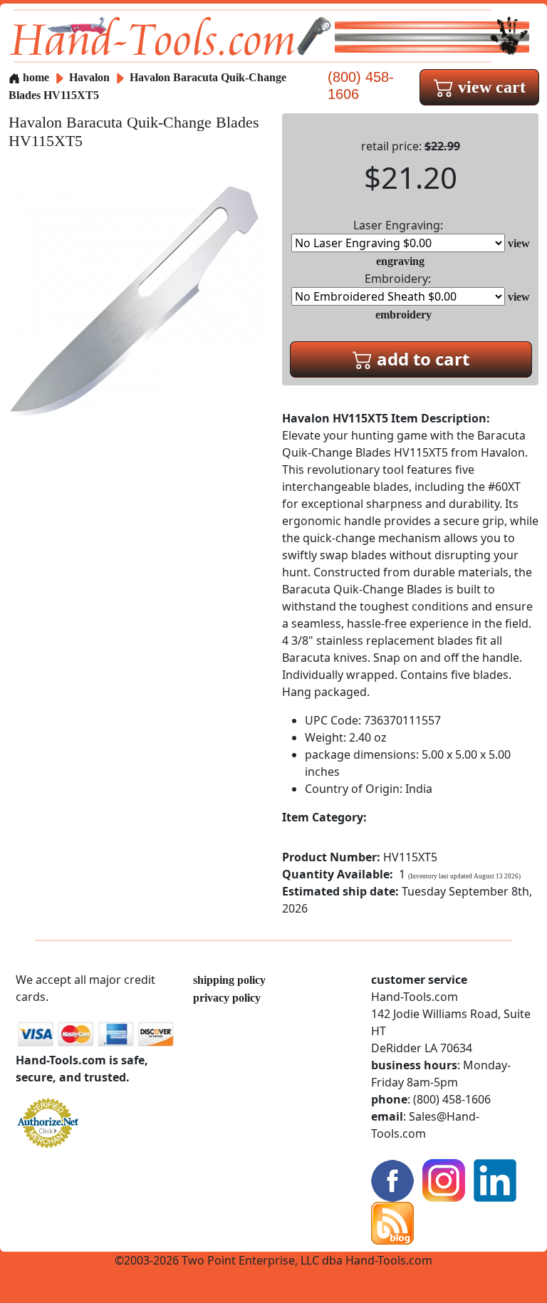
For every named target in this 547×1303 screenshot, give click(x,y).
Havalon (91, 77)
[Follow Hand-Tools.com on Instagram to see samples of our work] (443, 1179)
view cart (490, 87)
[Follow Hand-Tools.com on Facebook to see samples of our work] (392, 1179)
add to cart (421, 358)
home (34, 77)
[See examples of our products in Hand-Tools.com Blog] (392, 1222)
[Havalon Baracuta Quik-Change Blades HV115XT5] (137, 300)
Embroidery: (398, 278)
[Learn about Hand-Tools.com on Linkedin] (495, 1179)
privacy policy (227, 998)
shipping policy (229, 980)
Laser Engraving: (398, 225)
